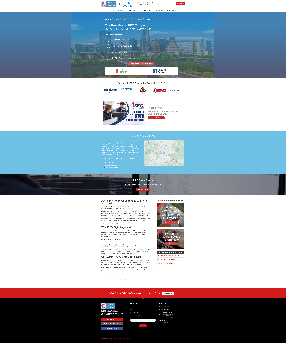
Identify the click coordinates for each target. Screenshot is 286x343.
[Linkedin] (170, 322)
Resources (170, 10)
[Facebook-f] (159, 322)
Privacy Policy (109, 338)
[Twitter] (167, 322)
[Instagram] (162, 322)
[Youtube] (165, 322)
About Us (121, 10)
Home (113, 10)
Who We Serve (145, 10)
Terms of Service (117, 338)
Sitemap (103, 338)
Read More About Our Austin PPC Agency (116, 279)
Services (132, 10)
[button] (124, 113)
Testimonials (159, 10)
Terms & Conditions (126, 338)
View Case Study (143, 189)
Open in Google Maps (167, 317)
